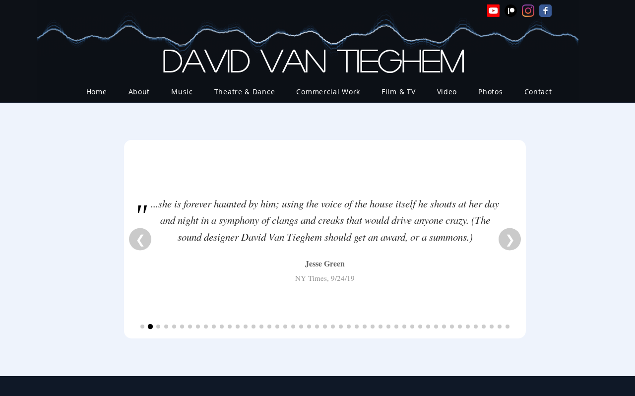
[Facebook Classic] (545, 10)
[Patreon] (511, 10)
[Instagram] (528, 10)
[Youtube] (493, 10)
